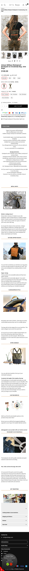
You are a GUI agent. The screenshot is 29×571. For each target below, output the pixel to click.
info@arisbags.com (8, 537)
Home (2, 8)
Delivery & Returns (7, 102)
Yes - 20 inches (22, 94)
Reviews (4, 520)
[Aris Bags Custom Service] (14, 412)
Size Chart (14, 75)
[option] (14, 33)
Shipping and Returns (7, 516)
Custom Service (18, 423)
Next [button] (26, 33)
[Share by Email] (20, 61)
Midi (14, 78)
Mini (10, 78)
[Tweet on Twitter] (15, 61)
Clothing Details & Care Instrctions (10, 512)
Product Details (5, 126)
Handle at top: (8, 91)
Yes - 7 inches (5, 94)
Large (19, 78)
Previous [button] (2, 33)
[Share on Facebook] (12, 61)
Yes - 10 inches (14, 94)
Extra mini (4, 78)
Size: (9, 75)
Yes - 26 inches (5, 97)
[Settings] (23, 5)
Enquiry (15, 102)
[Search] (4, 5)
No (11, 97)
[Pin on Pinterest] (17, 61)
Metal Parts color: (10, 82)
